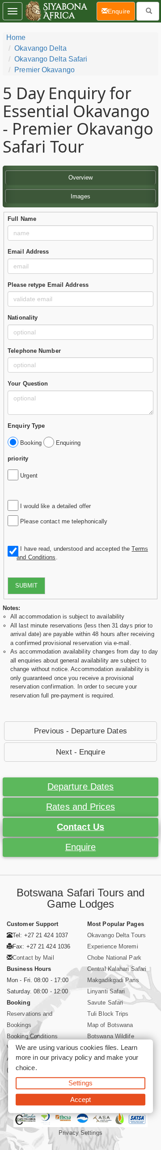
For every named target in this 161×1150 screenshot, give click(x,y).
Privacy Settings (80, 1132)
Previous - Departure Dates (80, 731)
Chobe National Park (114, 957)
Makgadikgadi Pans (113, 980)
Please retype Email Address (48, 284)
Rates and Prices (80, 807)
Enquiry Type (26, 425)
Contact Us (80, 827)
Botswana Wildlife (110, 1036)
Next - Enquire (80, 752)
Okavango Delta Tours (116, 935)
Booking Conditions (32, 1036)
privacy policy (71, 1057)
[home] (55, 11)
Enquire (80, 847)
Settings (80, 1083)
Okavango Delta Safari (50, 59)
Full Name (22, 218)
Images (80, 196)
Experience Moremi (112, 946)
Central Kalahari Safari (116, 969)
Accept (80, 1099)
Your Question (28, 383)
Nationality (23, 317)
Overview (80, 177)
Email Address (28, 251)
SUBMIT (26, 585)
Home (15, 37)
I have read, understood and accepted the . (82, 553)
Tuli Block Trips (108, 1013)
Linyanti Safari (106, 991)
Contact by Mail (33, 957)
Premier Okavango (44, 70)
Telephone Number (34, 350)
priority (18, 458)
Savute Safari (105, 1002)
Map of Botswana (110, 1025)
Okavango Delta (40, 48)
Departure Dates (80, 786)
